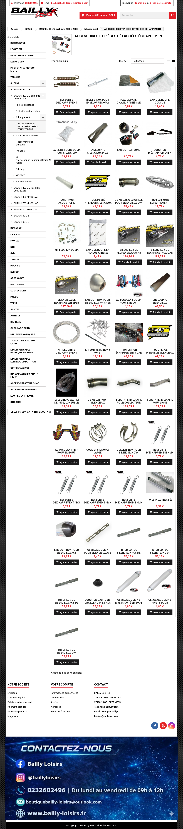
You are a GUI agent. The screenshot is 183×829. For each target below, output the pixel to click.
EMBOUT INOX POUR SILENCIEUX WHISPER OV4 (98, 302)
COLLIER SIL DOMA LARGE (97, 451)
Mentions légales (16, 697)
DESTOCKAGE (17, 43)
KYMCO (14, 272)
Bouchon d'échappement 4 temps (159, 152)
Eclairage (20, 169)
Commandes (57, 697)
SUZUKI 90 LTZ (21, 222)
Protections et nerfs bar (28, 111)
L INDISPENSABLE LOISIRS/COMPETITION (23, 360)
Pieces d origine (24, 181)
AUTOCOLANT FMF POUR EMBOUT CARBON (66, 452)
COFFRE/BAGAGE (19, 368)
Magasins (13, 716)
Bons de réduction (60, 711)
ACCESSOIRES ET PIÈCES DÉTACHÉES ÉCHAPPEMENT (28, 126)
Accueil (13, 37)
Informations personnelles (64, 693)
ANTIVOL (15, 315)
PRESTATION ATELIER (22, 55)
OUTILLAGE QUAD (20, 328)
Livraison (12, 693)
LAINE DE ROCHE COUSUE (160, 101)
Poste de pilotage (25, 105)
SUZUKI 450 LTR (22, 89)
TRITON (14, 259)
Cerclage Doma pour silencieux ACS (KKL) (97, 552)
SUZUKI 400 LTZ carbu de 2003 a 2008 (27, 97)
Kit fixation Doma (66, 249)
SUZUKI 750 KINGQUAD (26, 209)
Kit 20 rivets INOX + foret (97, 351)
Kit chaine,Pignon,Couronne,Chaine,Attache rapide (31, 160)
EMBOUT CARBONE (128, 149)
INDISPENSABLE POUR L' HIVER (24, 375)
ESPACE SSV (17, 61)
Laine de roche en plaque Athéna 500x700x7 (97, 252)
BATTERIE (15, 322)
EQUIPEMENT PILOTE (21, 395)
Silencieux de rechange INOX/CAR (160, 251)
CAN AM (15, 234)
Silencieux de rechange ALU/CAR (129, 251)
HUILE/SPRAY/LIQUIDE (22, 334)
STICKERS (15, 402)
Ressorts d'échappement (66, 101)
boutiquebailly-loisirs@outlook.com (69, 3)
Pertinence (148, 61)
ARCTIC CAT (17, 278)
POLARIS (15, 265)
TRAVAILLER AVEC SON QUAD (23, 342)
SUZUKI (14, 83)
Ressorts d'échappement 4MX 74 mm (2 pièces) (66, 502)
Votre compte (62, 684)
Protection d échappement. (159, 201)
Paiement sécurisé (17, 706)
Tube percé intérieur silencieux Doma (98, 202)
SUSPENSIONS (18, 290)
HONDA (14, 240)
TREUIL (14, 303)
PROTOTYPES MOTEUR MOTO (22, 69)
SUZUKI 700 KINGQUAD (26, 203)
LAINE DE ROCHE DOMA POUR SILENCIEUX (66, 151)
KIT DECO (20, 175)
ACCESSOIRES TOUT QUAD (24, 383)
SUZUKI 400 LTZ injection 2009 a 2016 (27, 189)
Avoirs (54, 702)
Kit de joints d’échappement (66, 351)
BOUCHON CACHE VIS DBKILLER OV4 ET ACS (98, 601)
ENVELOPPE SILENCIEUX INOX (97, 151)
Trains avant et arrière (27, 135)
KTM (12, 247)
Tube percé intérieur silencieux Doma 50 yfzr (160, 352)
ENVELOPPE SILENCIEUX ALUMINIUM (160, 302)
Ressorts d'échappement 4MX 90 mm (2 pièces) (97, 502)
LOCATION (16, 49)
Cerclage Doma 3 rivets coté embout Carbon (128, 602)
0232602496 (31, 3)
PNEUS (14, 297)
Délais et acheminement (20, 702)
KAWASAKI (16, 228)
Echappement (23, 117)
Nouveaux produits (17, 711)
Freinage (20, 151)
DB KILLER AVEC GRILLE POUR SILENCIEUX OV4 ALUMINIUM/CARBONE (129, 202)
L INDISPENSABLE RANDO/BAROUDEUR (21, 351)
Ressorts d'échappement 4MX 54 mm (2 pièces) (128, 502)
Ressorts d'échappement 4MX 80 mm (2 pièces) (159, 452)
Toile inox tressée (159, 499)
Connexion (140, 3)
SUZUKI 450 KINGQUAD (26, 197)
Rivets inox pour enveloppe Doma (97, 101)
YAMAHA (15, 77)
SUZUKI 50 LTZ (21, 215)
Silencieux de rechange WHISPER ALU (66, 302)
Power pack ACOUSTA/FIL (66, 201)
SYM (12, 253)
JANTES (14, 309)
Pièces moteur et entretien (24, 143)
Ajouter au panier (97, 112)
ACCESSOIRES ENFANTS (23, 389)
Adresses (56, 706)
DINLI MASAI (17, 284)
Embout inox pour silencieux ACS (66, 551)
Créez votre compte (160, 3)
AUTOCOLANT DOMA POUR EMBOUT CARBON (128, 302)
